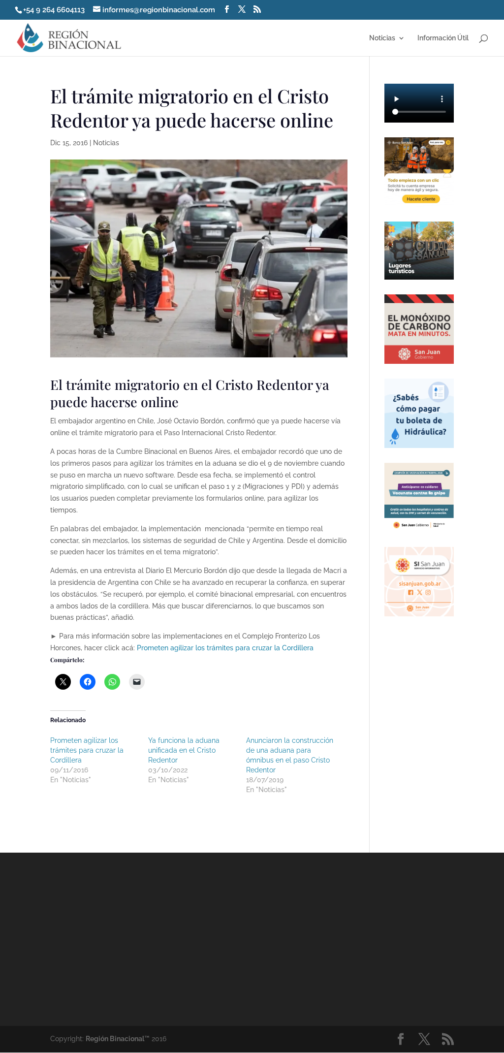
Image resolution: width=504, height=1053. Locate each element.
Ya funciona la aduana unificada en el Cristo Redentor (184, 750)
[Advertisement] (337, 938)
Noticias (382, 38)
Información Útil (443, 38)
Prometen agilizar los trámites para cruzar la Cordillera (225, 648)
